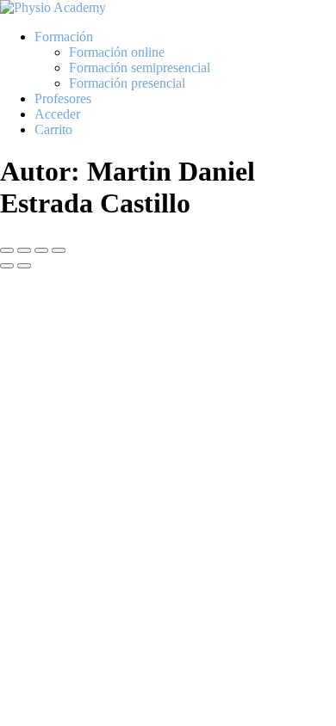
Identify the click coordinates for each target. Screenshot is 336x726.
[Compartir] (41, 250)
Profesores (62, 98)
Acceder (57, 114)
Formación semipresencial (139, 67)
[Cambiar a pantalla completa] (24, 250)
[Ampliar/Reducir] (7, 250)
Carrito (53, 129)
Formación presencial (127, 83)
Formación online (117, 52)
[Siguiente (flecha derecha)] (24, 265)
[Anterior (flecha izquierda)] (7, 265)
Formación (63, 36)
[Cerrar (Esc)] (58, 250)
